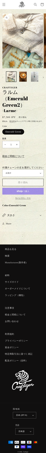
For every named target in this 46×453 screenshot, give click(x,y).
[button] (3, 4)
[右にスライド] (43, 77)
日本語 (22, 431)
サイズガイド (12, 282)
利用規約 (9, 334)
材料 (7, 275)
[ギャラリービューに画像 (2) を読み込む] (23, 77)
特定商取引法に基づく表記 (19, 354)
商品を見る (10, 249)
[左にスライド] (2, 77)
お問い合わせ (12, 321)
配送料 (12, 121)
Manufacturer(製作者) (16, 262)
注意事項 (9, 308)
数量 (4, 138)
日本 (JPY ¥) (21, 415)
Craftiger (25, 452)
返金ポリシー (12, 347)
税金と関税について (13, 156)
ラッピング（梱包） (15, 295)
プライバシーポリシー (16, 340)
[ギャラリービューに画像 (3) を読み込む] (35, 77)
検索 (7, 256)
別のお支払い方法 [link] (23, 198)
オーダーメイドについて (17, 288)
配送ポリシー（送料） (16, 360)
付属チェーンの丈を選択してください (23, 167)
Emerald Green (13, 131)
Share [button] (8, 223)
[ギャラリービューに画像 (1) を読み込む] (11, 77)
